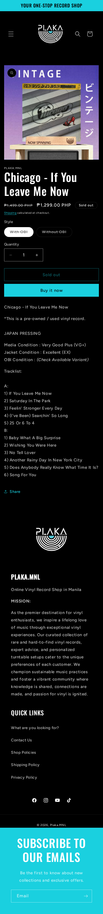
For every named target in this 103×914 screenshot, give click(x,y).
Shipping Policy (25, 764)
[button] (11, 34)
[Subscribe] (86, 896)
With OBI (22, 233)
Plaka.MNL (58, 825)
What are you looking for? (35, 728)
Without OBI (57, 233)
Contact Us (21, 740)
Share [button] (15, 491)
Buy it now (51, 290)
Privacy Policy (24, 777)
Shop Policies (23, 752)
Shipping (10, 213)
